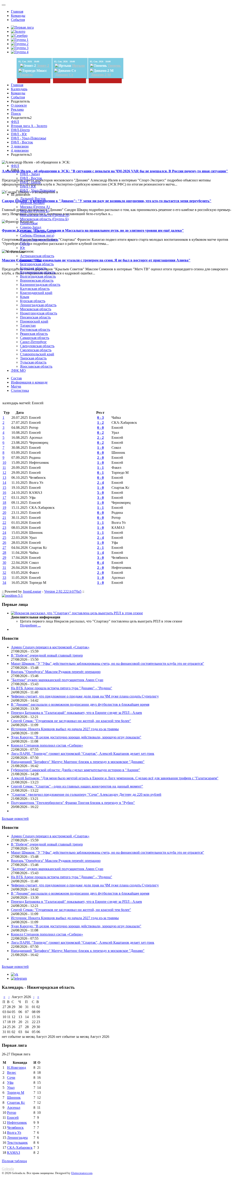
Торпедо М (15, 1092)
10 (4, 462)
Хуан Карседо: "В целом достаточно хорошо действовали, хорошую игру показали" (76, 737)
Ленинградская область (38, 305)
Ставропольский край (37, 354)
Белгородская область (37, 264)
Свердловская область (37, 346)
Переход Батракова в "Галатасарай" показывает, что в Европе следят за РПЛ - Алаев (76, 713)
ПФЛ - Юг (19, 134)
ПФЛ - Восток (22, 142)
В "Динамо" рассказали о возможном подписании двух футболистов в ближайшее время (80, 704)
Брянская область (33, 268)
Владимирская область (37, 272)
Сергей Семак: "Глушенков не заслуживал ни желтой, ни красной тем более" (71, 721)
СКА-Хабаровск (20, 1147)
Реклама (17, 109)
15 (4, 487)
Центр (25, 244)
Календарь (19, 89)
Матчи (16, 386)
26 (4, 543)
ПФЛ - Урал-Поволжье (28, 138)
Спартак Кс (16, 1102)
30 (4, 563)
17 (4, 497)
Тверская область (33, 358)
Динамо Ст (64, 75)
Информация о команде (29, 382)
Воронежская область (36, 280)
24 (4, 533)
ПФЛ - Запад (30, 174)
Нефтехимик (17, 1122)
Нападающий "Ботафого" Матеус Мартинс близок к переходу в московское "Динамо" (77, 762)
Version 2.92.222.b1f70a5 (62, 591)
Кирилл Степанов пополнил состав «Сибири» (47, 745)
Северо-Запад (30, 227)
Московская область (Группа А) (44, 215)
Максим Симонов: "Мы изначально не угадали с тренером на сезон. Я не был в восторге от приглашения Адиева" (96, 260)
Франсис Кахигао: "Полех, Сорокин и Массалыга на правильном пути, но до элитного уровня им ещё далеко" (93, 230)
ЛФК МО (18, 370)
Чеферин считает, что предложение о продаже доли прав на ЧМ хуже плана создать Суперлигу (85, 696)
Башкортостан (31, 260)
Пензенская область (35, 317)
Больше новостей (15, 819)
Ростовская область (35, 329)
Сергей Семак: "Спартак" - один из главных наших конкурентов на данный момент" (77, 786)
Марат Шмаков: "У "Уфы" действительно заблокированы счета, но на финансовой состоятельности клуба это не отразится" (107, 663)
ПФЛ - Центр (30, 182)
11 (4, 467)
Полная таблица (14, 1161)
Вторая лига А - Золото (29, 126)
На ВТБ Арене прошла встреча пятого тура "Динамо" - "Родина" (61, 688)
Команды (18, 16)
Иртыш (78, 66)
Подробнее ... (30, 625)
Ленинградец (17, 1137)
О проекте (19, 105)
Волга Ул (14, 1132)
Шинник (14, 1097)
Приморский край (34, 321)
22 (4, 522)
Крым (24, 297)
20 (4, 512)
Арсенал (13, 1107)
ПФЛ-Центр (20, 130)
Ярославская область (36, 366)
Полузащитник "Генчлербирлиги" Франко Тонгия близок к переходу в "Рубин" (73, 803)
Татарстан (28, 325)
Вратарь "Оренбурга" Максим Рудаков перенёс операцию (56, 672)
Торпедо (26, 75)
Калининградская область (40, 284)
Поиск (16, 113)
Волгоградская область (38, 276)
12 (4, 472)
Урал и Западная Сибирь (39, 239)
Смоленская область (35, 350)
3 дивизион (20, 146)
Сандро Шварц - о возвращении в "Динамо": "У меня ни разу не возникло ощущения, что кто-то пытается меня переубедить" (106, 201)
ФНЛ (15, 122)
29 (4, 558)
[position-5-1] (12, 595)
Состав (16, 378)
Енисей (13, 1117)
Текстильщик (17, 1142)
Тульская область (33, 362)
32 (4, 573)
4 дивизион (20, 150)
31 (4, 568)
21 (4, 517)
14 (4, 482)
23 (4, 527)
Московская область (35, 309)
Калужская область (35, 289)
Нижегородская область (38, 313)
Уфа (10, 1082)
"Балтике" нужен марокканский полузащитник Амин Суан (57, 680)
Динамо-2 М (101, 75)
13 (4, 477)
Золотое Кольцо (32, 203)
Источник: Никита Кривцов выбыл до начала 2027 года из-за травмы (65, 729)
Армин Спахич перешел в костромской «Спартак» (50, 647)
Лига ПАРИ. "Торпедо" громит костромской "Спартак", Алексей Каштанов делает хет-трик (82, 753)
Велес (11, 1072)
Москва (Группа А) (35, 207)
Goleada (8, 1169)
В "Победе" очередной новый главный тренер (47, 655)
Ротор (11, 1112)
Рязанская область (34, 334)
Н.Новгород (16, 1067)
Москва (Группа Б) (34, 211)
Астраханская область (37, 256)
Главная (17, 11)
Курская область (32, 301)
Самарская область (34, 338)
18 (4, 502)
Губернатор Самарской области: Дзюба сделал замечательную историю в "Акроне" (75, 770)
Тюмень (114, 66)
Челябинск (15, 1127)
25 (4, 538)
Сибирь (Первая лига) (37, 235)
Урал (11, 1087)
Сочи (11, 1077)
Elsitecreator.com (81, 1173)
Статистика (20, 390)
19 (4, 507)
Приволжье (29, 223)
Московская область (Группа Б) (44, 219)
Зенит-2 (43, 66)
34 (4, 583)
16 (4, 492)
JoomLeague (32, 591)
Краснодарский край (36, 293)
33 (4, 578)
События (18, 20)
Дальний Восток (33, 199)
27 (4, 548)
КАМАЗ (13, 1152)
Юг (22, 248)
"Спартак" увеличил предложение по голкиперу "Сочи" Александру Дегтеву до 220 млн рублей (86, 794)
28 (4, 553)
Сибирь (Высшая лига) (38, 231)
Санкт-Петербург (33, 342)
